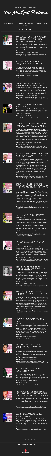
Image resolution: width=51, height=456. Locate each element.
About (9, 5)
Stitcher (26, 25)
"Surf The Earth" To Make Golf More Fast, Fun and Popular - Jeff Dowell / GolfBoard (30, 215)
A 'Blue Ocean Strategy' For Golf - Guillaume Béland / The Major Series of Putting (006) (31, 293)
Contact (27, 5)
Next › (35, 440)
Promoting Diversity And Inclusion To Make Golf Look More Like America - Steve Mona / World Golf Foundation (31, 125)
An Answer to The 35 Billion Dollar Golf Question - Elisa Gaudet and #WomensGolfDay (30, 346)
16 (28, 440)
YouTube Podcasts (29, 23)
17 (31, 440)
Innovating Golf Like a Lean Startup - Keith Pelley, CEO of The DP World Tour (31, 392)
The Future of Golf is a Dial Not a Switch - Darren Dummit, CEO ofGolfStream (29, 370)
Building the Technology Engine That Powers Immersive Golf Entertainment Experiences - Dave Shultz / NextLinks (31, 37)
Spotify (45, 23)
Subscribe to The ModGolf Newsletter (30, 7)
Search (32, 5)
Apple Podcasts (12, 23)
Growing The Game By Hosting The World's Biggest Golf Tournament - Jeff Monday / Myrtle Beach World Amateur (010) (32, 186)
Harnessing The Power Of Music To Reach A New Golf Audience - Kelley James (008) (30, 242)
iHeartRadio (38, 23)
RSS (6, 23)
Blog (36, 5)
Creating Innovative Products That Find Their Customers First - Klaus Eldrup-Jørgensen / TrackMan (32, 155)
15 (25, 440)
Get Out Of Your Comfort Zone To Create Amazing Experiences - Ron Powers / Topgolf (29, 414)
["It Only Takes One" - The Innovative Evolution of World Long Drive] (7, 87)
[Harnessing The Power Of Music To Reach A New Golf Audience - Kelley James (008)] (7, 245)
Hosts (19, 5)
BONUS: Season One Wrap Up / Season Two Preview (30, 105)
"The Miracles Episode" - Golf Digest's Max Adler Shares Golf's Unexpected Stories (31, 63)
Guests (23, 5)
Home (5, 5)
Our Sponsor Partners (43, 5)
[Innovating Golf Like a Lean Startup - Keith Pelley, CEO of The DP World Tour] (7, 395)
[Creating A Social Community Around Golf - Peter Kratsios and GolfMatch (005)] (7, 322)
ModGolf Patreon (17, 7)
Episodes (14, 5)
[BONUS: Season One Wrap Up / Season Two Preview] (7, 108)
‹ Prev (15, 440)
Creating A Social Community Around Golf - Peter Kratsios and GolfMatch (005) (31, 319)
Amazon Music (21, 23)
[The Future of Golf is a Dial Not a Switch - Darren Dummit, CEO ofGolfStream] (7, 372)
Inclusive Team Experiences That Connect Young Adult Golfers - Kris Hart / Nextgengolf (30, 268)
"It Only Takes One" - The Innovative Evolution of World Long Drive (30, 84)
